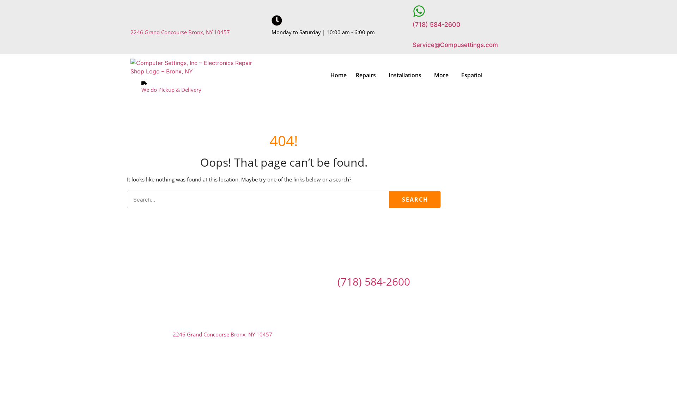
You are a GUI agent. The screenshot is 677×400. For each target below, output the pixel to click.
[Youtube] (388, 298)
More (441, 75)
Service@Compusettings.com (455, 44)
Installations (405, 75)
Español (471, 75)
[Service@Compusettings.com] (418, 34)
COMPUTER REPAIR (217, 251)
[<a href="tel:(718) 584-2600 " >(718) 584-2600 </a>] (419, 11)
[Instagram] (368, 298)
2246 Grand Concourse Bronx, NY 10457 (180, 32)
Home (338, 75)
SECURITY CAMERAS (283, 251)
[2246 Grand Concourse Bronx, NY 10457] (135, 20)
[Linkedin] (348, 298)
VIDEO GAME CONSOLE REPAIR (443, 251)
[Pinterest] (328, 298)
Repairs (366, 75)
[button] (367, 75)
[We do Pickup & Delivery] (144, 83)
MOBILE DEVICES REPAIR (356, 251)
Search (415, 199)
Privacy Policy (379, 370)
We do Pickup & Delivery (171, 89)
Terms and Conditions (310, 370)
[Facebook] (289, 298)
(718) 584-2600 (437, 24)
